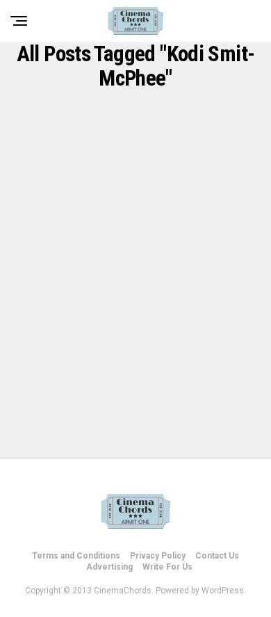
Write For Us (167, 567)
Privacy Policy (158, 556)
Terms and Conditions (76, 556)
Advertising (109, 567)
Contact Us (217, 556)
